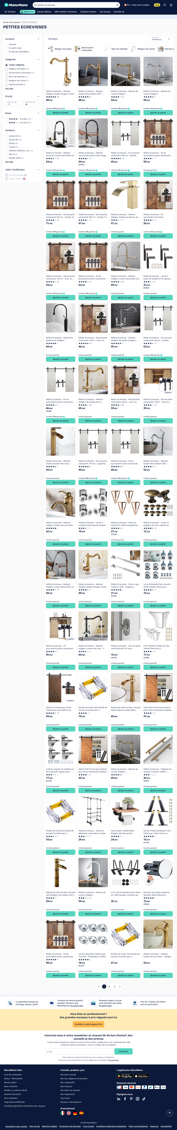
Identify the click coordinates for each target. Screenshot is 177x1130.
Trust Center (88, 1126)
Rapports (154, 1126)
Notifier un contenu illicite (15, 1090)
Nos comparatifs (67, 1082)
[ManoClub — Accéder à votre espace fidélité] (157, 5)
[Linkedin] (119, 1099)
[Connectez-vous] (165, 5)
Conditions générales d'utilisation (111, 1126)
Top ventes (65, 1098)
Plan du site (34, 1126)
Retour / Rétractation (13, 1078)
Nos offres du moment (70, 1090)
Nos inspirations (67, 1094)
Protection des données (70, 1126)
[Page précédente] (99, 986)
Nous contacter (11, 1086)
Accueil (6, 22)
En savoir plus (113, 1060)
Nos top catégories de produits (74, 1078)
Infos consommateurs (138, 1126)
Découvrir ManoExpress (70, 1102)
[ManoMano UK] (69, 1113)
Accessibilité (166, 1126)
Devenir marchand (12, 1094)
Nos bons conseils (68, 1074)
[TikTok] (144, 1099)
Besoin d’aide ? (10, 1082)
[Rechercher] (35, 5)
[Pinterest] (131, 1099)
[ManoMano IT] (62, 1113)
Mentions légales (49, 1126)
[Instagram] (137, 1099)
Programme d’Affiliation (14, 1102)
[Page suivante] (120, 986)
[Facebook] (125, 1099)
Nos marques (15, 22)
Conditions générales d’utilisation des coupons (24, 1106)
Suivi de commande (12, 1074)
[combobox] (161, 39)
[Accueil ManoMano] (16, 5)
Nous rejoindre (10, 1098)
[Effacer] (117, 5)
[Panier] (171, 5)
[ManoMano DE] (75, 1113)
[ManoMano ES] (81, 1113)
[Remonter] (170, 1113)
